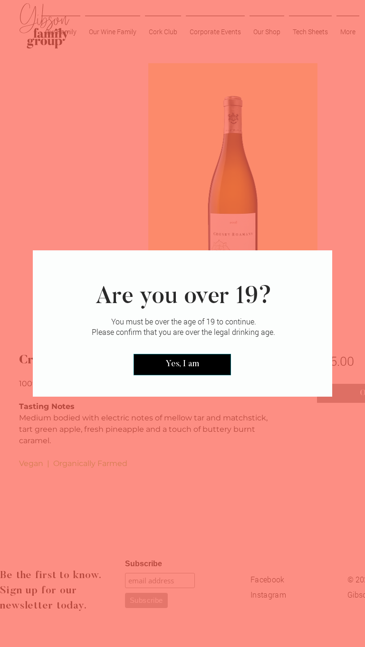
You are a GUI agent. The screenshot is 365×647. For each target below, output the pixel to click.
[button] (182, 364)
